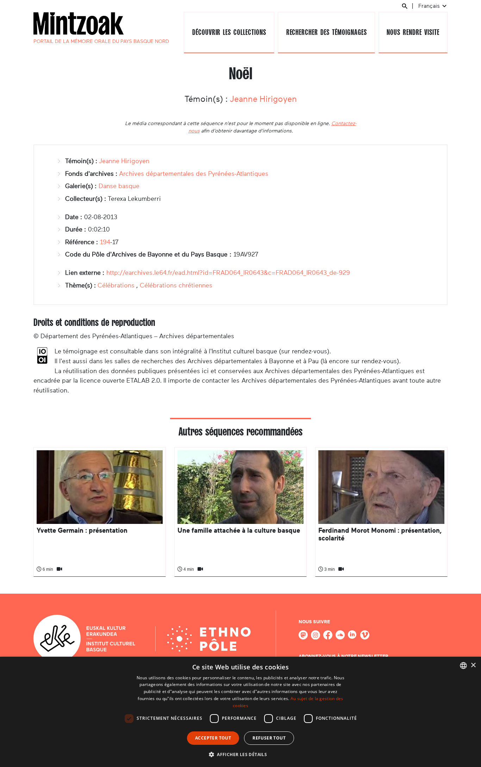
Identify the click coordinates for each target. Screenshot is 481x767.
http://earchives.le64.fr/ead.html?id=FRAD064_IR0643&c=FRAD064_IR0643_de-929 (228, 272)
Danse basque (119, 186)
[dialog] (240, 712)
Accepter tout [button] (213, 738)
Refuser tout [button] (269, 738)
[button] (240, 754)
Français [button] (429, 6)
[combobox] (463, 665)
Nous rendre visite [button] (413, 32)
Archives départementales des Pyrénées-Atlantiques (193, 173)
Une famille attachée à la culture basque (238, 530)
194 (105, 242)
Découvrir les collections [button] (229, 32)
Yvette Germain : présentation (82, 530)
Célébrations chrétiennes (176, 285)
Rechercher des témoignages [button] (326, 32)
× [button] (473, 665)
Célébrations (116, 285)
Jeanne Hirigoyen (263, 99)
